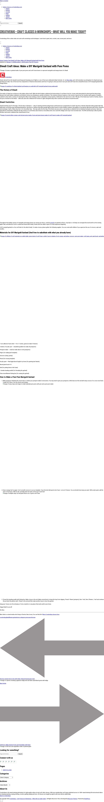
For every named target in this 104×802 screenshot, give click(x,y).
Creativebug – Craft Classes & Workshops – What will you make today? (43, 32)
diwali (7, 617)
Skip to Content (4, 1)
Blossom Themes (72, 799)
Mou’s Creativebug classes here (51, 614)
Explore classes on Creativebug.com (12, 7)
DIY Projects (35, 62)
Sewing (7, 8)
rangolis (52, 222)
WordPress (87, 799)
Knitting (8, 10)
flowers (11, 617)
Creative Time (28, 62)
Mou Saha (69, 80)
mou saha (20, 617)
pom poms (25, 617)
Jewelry (8, 17)
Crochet (8, 12)
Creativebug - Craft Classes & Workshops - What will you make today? (28, 799)
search (30, 617)
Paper (7, 13)
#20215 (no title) (7, 770)
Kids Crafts (9, 18)
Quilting (8, 15)
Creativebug (8, 77)
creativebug (3, 617)
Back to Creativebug (5, 796)
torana (33, 617)
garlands (15, 617)
